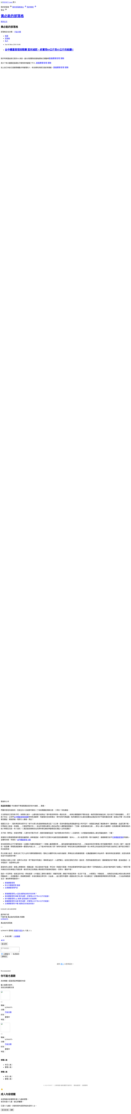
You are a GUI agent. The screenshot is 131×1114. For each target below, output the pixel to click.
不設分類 (17, 32)
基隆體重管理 (10, 883)
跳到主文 (4, 22)
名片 (6, 41)
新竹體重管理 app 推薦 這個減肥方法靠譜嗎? (21, 899)
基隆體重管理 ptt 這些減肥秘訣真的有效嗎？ (21, 894)
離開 (11, 1110)
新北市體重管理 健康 (12, 885)
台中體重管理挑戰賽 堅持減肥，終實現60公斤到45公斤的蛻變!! (39, 49)
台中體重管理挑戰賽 (21, 817)
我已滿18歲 (5, 1110)
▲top (3, 940)
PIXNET (50, 1085)
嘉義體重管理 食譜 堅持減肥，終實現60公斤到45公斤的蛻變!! (27, 901)
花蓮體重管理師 (118, 837)
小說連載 (17, 936)
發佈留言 (4, 956)
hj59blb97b (4, 919)
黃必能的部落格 (12, 16)
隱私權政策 (77, 1085)
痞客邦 (16, 930)
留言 (21, 930)
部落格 (7, 38)
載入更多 (4, 944)
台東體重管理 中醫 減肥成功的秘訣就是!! (20, 903)
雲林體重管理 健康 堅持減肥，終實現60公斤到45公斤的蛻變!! (27, 896)
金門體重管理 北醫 (24, 840)
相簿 (6, 36)
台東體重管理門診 (11, 888)
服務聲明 (85, 1085)
